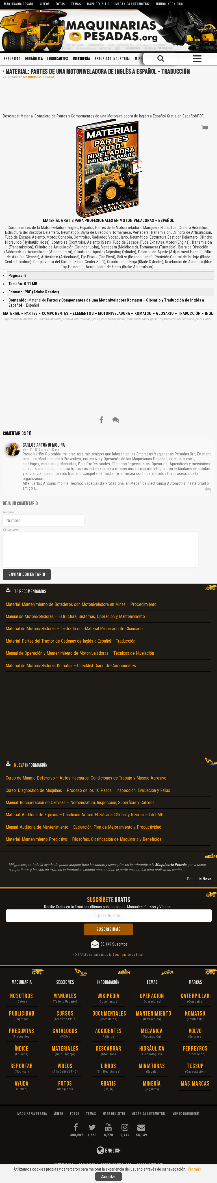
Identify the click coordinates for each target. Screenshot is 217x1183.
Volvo (195, 1031)
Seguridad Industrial (112, 59)
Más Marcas (195, 1084)
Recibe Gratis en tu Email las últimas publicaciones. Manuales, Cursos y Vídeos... (108, 907)
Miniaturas (152, 1066)
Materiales (65, 1049)
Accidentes (108, 1031)
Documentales (108, 1014)
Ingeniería (81, 59)
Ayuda (22, 1084)
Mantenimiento (152, 1014)
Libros (108, 1066)
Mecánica (152, 1031)
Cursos (65, 1014)
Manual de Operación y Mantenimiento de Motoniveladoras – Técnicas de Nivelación (80, 653)
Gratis (108, 1084)
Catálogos (65, 1031)
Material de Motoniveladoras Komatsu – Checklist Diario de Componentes (71, 665)
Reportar (21, 1066)
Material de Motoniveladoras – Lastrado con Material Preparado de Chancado (74, 628)
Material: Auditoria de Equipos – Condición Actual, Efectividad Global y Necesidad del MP (85, 814)
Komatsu (195, 1014)
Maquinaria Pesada (38, 77)
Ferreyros (195, 1049)
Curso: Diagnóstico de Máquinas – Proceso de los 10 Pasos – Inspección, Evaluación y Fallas (88, 790)
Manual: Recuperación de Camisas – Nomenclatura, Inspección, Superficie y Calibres (80, 802)
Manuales (65, 996)
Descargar (108, 1049)
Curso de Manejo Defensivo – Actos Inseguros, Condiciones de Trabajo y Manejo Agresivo (86, 778)
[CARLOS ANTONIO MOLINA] (13, 449)
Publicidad (21, 1014)
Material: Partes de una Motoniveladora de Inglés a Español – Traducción (98, 71)
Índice (22, 1049)
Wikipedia (108, 996)
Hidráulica (34, 59)
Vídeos (65, 1066)
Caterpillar (195, 996)
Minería (141, 59)
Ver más (194, 1169)
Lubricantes (57, 59)
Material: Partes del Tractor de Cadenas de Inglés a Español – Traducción (70, 641)
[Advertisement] (108, 95)
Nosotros (21, 996)
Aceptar (108, 1176)
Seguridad (12, 59)
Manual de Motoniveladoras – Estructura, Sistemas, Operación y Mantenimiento (75, 616)
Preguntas (21, 1031)
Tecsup (195, 1066)
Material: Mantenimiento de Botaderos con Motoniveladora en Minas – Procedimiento (81, 604)
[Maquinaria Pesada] (108, 30)
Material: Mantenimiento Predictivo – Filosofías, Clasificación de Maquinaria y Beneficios (83, 839)
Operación (152, 996)
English (112, 1150)
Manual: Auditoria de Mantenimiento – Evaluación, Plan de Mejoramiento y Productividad (83, 827)
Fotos (65, 1084)
